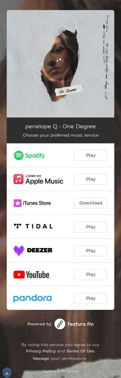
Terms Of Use (80, 350)
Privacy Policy (41, 350)
